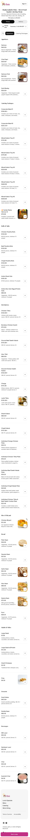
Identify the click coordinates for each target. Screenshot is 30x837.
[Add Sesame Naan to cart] (25, 560)
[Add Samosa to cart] (25, 50)
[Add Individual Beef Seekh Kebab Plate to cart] (25, 477)
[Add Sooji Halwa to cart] (25, 703)
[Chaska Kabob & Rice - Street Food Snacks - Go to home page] (5, 3)
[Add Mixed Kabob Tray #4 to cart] (25, 187)
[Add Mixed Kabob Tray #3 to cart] (25, 173)
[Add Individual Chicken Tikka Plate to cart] (25, 462)
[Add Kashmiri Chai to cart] (25, 781)
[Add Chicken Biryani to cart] (25, 525)
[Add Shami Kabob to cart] (25, 418)
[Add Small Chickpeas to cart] (25, 667)
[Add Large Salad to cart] (25, 639)
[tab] (7, 21)
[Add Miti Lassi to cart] (25, 737)
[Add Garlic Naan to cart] (25, 574)
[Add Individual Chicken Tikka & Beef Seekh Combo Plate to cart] (25, 506)
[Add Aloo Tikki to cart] (25, 360)
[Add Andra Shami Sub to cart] (25, 281)
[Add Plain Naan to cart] (25, 545)
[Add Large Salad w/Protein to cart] (25, 653)
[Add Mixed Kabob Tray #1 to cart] (25, 143)
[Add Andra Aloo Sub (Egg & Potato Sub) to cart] (25, 295)
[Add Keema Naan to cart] (25, 603)
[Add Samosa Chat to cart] (25, 79)
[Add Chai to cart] (25, 766)
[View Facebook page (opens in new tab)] (4, 823)
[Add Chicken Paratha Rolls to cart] (25, 237)
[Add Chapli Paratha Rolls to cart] (25, 266)
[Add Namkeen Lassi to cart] (25, 752)
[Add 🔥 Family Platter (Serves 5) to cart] (25, 216)
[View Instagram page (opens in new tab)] (6, 823)
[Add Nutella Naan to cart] (25, 717)
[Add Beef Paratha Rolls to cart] (25, 251)
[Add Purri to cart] (25, 618)
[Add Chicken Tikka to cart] (25, 316)
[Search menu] (3, 33)
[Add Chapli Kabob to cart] (25, 433)
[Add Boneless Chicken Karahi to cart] (25, 330)
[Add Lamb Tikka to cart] (25, 403)
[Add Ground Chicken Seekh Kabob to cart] (25, 374)
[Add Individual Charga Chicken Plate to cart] (25, 447)
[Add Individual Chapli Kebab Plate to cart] (25, 491)
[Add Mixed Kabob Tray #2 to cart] (25, 158)
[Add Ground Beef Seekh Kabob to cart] (25, 345)
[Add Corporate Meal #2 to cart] (25, 129)
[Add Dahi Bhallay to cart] (25, 94)
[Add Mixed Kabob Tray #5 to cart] (25, 202)
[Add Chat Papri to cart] (25, 65)
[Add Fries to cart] (25, 682)
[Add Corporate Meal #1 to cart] (25, 114)
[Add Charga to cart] (25, 389)
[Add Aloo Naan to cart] (25, 589)
